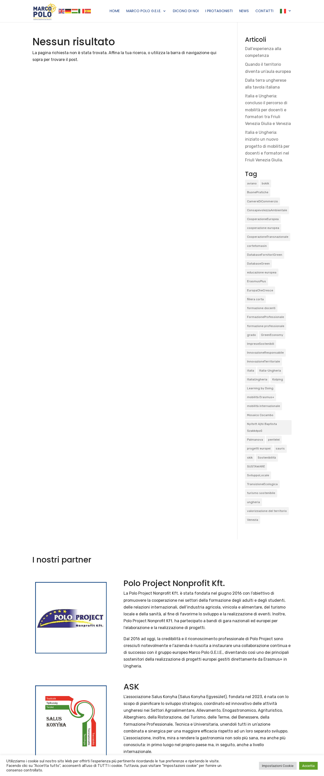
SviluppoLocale (258, 475)
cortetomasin (257, 246)
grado (251, 335)
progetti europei (259, 448)
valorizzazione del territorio (267, 511)
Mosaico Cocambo (260, 415)
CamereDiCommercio (262, 201)
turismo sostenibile (261, 493)
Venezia (252, 520)
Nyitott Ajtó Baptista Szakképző (262, 427)
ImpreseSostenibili (260, 344)
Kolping (277, 379)
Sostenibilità (267, 457)
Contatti (264, 11)
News (244, 11)
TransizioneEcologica (262, 484)
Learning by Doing (260, 388)
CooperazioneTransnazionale (267, 237)
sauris (280, 448)
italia (250, 370)
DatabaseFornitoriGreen (264, 254)
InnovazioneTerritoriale (263, 361)
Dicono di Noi (186, 11)
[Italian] (81, 11)
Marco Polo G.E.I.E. (143, 11)
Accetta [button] (308, 766)
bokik (265, 183)
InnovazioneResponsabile (265, 352)
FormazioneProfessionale (265, 317)
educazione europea (261, 272)
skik (250, 457)
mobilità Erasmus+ (260, 397)
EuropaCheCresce (260, 290)
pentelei (274, 439)
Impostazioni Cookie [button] (278, 766)
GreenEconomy (272, 335)
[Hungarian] (75, 11)
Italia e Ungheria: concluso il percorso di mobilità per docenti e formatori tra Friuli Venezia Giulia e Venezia (268, 110)
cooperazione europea (263, 228)
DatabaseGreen (258, 263)
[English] (61, 11)
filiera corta (255, 299)
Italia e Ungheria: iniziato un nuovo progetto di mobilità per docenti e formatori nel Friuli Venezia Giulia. (267, 146)
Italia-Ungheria (270, 370)
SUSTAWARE (256, 466)
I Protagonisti (219, 11)
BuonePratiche (257, 192)
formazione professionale (265, 326)
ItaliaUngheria (257, 379)
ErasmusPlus (256, 281)
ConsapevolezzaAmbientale (267, 210)
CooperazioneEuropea (263, 219)
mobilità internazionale (263, 406)
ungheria (253, 502)
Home (115, 11)
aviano (252, 183)
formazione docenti (261, 308)
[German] (68, 11)
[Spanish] (88, 11)
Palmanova (255, 439)
